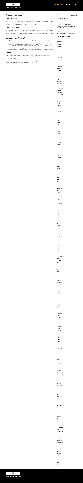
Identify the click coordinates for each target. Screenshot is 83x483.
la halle (58, 264)
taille (58, 407)
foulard (58, 225)
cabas (58, 164)
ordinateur (59, 326)
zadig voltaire (59, 460)
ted (57, 409)
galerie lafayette (60, 229)
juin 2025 (59, 75)
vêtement (59, 435)
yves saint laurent (60, 453)
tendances (59, 416)
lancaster (59, 269)
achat (58, 120)
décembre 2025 (60, 61)
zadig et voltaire (60, 457)
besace (58, 144)
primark (58, 352)
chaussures (59, 179)
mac (58, 291)
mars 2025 (59, 81)
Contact (68, 4)
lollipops (58, 278)
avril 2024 (59, 105)
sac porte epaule (60, 385)
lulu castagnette (60, 286)
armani (58, 135)
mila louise (59, 308)
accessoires (59, 118)
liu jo (58, 275)
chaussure (59, 177)
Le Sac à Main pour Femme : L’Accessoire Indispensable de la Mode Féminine (65, 24)
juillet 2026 (59, 46)
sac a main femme (60, 368)
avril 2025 (59, 79)
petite (58, 335)
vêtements (59, 444)
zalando (58, 462)
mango (58, 300)
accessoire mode (60, 115)
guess (58, 245)
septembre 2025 (60, 68)
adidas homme (60, 129)
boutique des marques (61, 159)
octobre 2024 (59, 92)
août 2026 (59, 44)
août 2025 (59, 70)
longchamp (59, 280)
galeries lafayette (60, 232)
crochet (58, 194)
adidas (58, 124)
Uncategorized (60, 427)
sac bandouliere (60, 372)
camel (58, 170)
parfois (58, 328)
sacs (58, 394)
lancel (58, 271)
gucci (58, 243)
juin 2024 (59, 101)
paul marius (59, 330)
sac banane (59, 370)
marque (58, 302)
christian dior (59, 188)
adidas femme (59, 126)
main (58, 295)
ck (57, 190)
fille (57, 223)
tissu (58, 418)
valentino (58, 429)
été (57, 216)
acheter (58, 122)
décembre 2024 (60, 88)
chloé (58, 183)
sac (57, 361)
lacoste (58, 267)
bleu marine (59, 157)
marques (58, 304)
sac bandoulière (60, 374)
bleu (58, 155)
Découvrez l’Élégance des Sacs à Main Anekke (66, 33)
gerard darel (59, 236)
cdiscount (59, 172)
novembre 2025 (60, 64)
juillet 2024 (59, 99)
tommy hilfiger (59, 425)
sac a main (59, 365)
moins (58, 315)
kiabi (58, 262)
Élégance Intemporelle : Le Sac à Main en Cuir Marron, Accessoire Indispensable (66, 27)
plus (58, 337)
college (58, 192)
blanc (58, 150)
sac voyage (59, 389)
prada (58, 350)
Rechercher (59, 14)
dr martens (59, 207)
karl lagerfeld (59, 260)
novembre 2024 (60, 90)
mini (58, 311)
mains (58, 297)
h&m (58, 247)
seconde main (59, 400)
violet (58, 446)
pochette (58, 339)
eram (58, 214)
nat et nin (59, 317)
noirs (58, 324)
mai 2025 (59, 77)
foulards (58, 227)
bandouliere (59, 142)
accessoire (59, 113)
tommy (58, 422)
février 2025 (59, 83)
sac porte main (60, 387)
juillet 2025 (59, 72)
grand (58, 238)
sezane (58, 403)
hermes (58, 249)
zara (58, 464)
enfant (58, 212)
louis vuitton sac (60, 284)
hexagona (59, 251)
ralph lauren (59, 357)
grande (58, 240)
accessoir (59, 111)
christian (58, 186)
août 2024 (59, 96)
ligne (58, 273)
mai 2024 (59, 103)
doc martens (59, 203)
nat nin (58, 319)
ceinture (58, 175)
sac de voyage (60, 376)
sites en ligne (59, 405)
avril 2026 (59, 53)
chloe (58, 181)
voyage (58, 449)
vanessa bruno (60, 431)
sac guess (59, 378)
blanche (58, 153)
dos (57, 205)
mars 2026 (59, 55)
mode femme (59, 313)
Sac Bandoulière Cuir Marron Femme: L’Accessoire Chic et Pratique (67, 30)
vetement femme (60, 442)
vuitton (58, 451)
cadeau (58, 166)
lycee (58, 289)
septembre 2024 (60, 94)
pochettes (59, 341)
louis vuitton (59, 282)
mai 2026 (59, 50)
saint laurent (59, 396)
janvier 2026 (59, 59)
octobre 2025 (59, 66)
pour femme (59, 346)
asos (58, 137)
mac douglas (59, 293)
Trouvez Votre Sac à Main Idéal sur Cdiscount (66, 20)
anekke (58, 133)
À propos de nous (58, 4)
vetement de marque (61, 440)
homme (58, 254)
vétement (59, 438)
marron (58, 306)
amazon (58, 131)
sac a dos (59, 363)
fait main (58, 218)
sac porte (59, 383)
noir (57, 321)
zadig (58, 455)
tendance (59, 414)
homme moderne (60, 256)
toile (58, 420)
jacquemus (59, 258)
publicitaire (59, 354)
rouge (58, 359)
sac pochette (59, 381)
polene (58, 343)
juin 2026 (59, 48)
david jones (59, 199)
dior (57, 201)
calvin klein (59, 168)
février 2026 (59, 57)
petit (58, 332)
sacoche (58, 392)
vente (58, 433)
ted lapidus (59, 411)
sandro (58, 398)
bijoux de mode (60, 148)
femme (58, 221)
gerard (58, 234)
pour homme (59, 348)
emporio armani (60, 210)
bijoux (58, 146)
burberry (58, 161)
